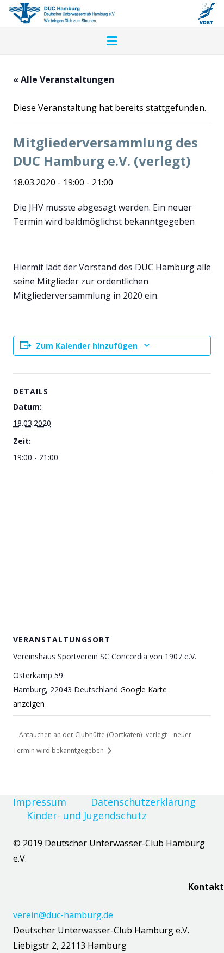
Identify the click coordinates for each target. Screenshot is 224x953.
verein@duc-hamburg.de (63, 915)
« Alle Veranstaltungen (63, 79)
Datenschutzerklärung (143, 801)
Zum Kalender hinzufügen (87, 346)
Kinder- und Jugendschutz (87, 815)
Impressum (39, 801)
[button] (112, 40)
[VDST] (206, 13)
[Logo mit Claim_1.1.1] (62, 13)
